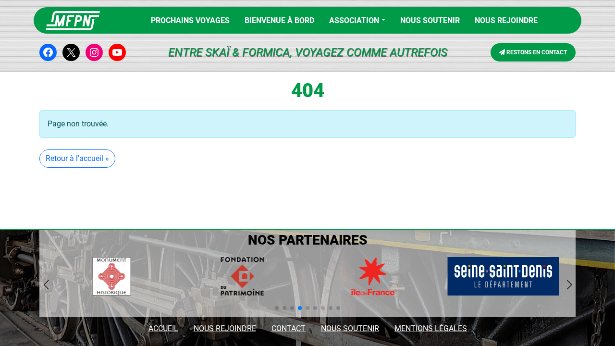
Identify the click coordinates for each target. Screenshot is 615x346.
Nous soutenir (430, 20)
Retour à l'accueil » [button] (77, 158)
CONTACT (288, 328)
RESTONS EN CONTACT (536, 52)
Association (354, 20)
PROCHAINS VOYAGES (190, 20)
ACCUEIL (163, 328)
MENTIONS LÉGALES (430, 328)
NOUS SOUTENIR (350, 328)
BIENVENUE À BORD (279, 20)
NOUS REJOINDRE (506, 20)
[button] (277, 308)
